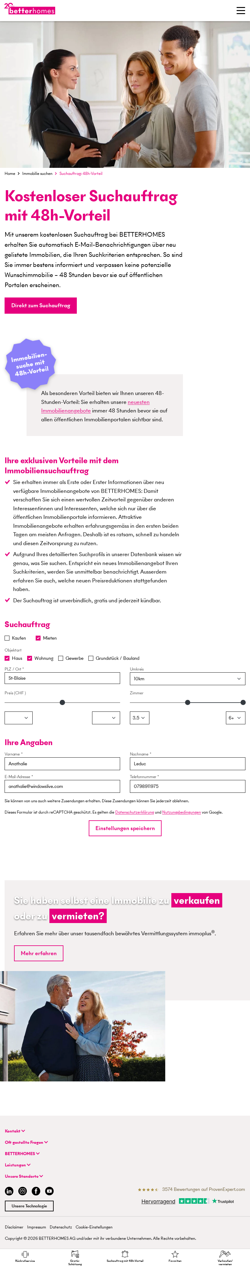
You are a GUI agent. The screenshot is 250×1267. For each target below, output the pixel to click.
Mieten (50, 638)
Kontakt (13, 1131)
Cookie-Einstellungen (94, 1227)
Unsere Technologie (29, 1206)
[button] (41, 305)
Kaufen (19, 638)
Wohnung (43, 658)
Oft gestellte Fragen (24, 1142)
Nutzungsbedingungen (181, 812)
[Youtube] (49, 1192)
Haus (17, 658)
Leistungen (16, 1165)
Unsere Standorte (22, 1176)
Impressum (36, 1227)
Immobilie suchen (37, 173)
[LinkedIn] (8, 1192)
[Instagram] (22, 1192)
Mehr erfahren (39, 953)
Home (10, 173)
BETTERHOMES (20, 1154)
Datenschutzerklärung (134, 812)
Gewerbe (75, 658)
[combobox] (62, 678)
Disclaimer (14, 1227)
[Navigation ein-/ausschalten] (241, 10)
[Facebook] (36, 1192)
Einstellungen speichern (125, 828)
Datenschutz (61, 1227)
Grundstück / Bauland (117, 658)
